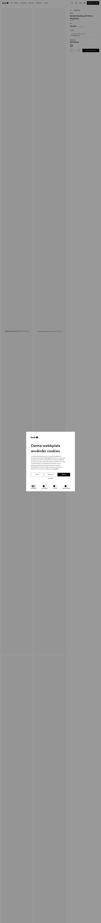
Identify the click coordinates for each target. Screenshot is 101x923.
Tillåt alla (63, 474)
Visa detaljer (50, 478)
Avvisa (37, 474)
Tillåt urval (50, 474)
